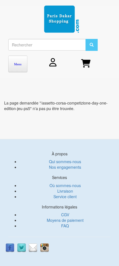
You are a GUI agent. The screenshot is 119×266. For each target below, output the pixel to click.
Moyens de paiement (65, 220)
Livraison (65, 191)
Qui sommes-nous (65, 161)
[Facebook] (10, 247)
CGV (65, 214)
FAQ (65, 225)
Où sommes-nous (65, 185)
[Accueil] (61, 19)
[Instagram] (44, 247)
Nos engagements (65, 167)
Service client (65, 196)
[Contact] (33, 247)
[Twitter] (21, 247)
